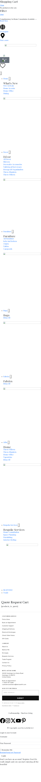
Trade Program (6, 659)
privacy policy (21, 703)
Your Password (5, 743)
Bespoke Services (8, 656)
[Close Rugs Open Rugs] (9, 310)
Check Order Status (8, 635)
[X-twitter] (13, 720)
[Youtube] (18, 720)
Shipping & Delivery (8, 629)
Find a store (4, 40)
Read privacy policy (7, 705)
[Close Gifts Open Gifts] (8, 442)
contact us (16, 705)
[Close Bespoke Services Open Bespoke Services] (19, 525)
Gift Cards (5, 638)
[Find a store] (2, 35)
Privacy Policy (6, 666)
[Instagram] (8, 720)
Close (2, 5)
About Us (5, 646)
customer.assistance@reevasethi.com (14, 684)
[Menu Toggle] (1, 73)
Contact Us (5, 662)
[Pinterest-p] (23, 720)
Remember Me (6, 750)
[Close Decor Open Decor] (9, 152)
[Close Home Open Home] (9, 78)
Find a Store (6, 619)
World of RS (5, 650)
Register (3, 752)
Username (3, 737)
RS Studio (5, 653)
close (2, 14)
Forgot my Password (13, 752)
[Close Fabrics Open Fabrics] (10, 376)
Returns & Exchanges (9, 632)
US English (4, 32)
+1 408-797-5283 (8, 682)
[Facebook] (2, 720)
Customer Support (8, 626)
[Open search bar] (20, 53)
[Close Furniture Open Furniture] (12, 231)
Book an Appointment (9, 622)
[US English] (2, 27)
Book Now (4, 21)
